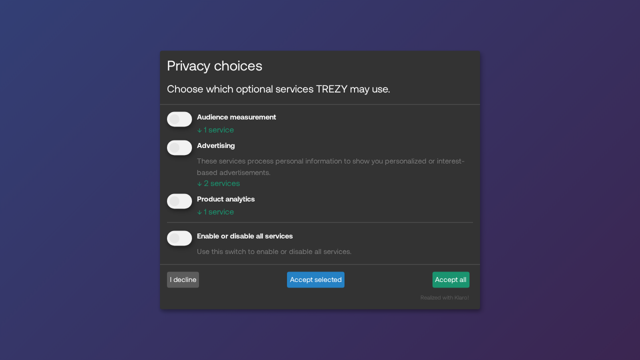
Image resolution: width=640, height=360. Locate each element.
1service (215, 129)
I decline (183, 279)
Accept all (450, 279)
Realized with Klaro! (444, 297)
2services (218, 183)
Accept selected (316, 279)
